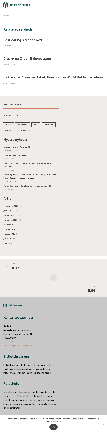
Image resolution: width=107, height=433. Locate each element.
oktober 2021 (9, 224)
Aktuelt (8, 125)
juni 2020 (7, 243)
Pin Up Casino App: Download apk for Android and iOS (27, 186)
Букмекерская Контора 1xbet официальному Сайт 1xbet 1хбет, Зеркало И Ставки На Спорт (29, 176)
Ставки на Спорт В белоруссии (27, 58)
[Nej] (103, 424)
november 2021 (10, 220)
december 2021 (10, 215)
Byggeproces (23, 125)
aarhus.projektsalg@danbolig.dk (18, 345)
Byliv (36, 125)
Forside (6, 15)
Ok (53, 427)
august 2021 (9, 234)
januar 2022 (8, 210)
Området (9, 130)
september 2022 (10, 206)
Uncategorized (25, 130)
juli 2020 (7, 238)
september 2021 (10, 229)
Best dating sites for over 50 (25, 40)
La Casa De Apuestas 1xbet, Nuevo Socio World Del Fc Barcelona (53, 77)
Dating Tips (48, 125)
